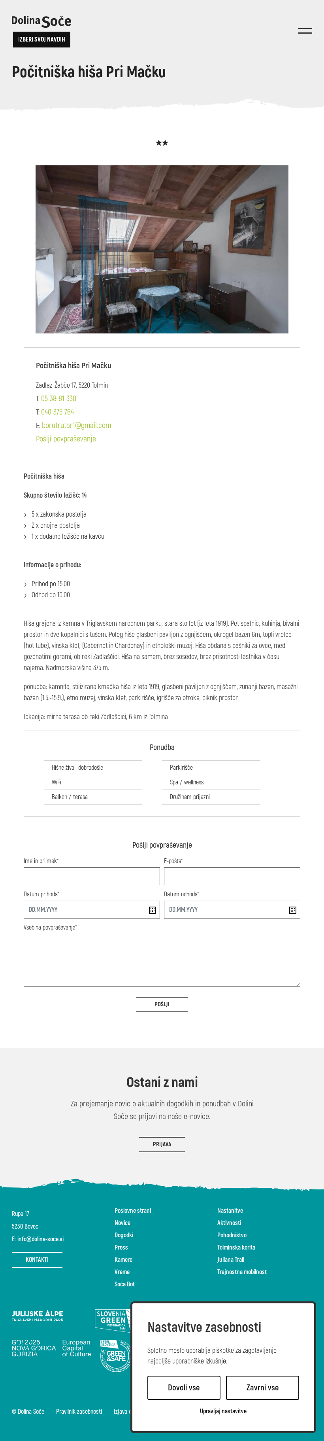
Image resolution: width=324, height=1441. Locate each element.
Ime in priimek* (41, 861)
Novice (122, 1223)
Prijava (162, 1144)
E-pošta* (173, 861)
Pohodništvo (232, 1235)
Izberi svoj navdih (41, 40)
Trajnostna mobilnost (242, 1272)
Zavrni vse (263, 1387)
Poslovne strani (133, 1211)
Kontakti (37, 1260)
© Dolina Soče (28, 1412)
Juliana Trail (230, 1260)
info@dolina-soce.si (40, 1239)
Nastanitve (230, 1211)
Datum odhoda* (181, 894)
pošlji (162, 1004)
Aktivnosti (229, 1223)
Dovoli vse (184, 1387)
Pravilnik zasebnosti (79, 1412)
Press (121, 1247)
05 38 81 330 (58, 398)
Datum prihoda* (41, 894)
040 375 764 (57, 412)
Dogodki (124, 1235)
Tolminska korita (236, 1247)
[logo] (41, 22)
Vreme (122, 1272)
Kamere (123, 1260)
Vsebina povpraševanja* (50, 927)
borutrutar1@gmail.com (76, 425)
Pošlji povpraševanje (66, 439)
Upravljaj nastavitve (223, 1411)
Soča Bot (125, 1284)
